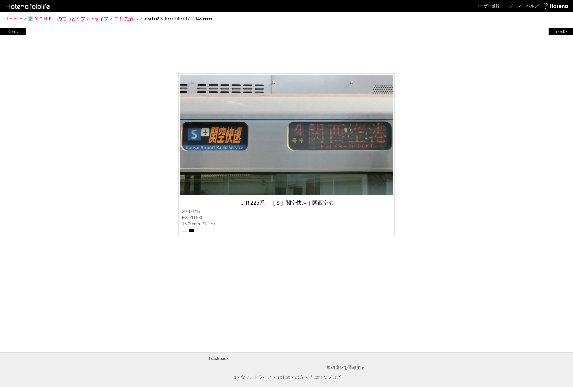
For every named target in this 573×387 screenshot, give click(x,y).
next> (561, 31)
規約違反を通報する (345, 367)
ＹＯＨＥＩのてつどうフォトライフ (71, 18)
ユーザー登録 (488, 6)
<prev (13, 31)
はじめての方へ (293, 377)
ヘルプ (532, 6)
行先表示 (129, 18)
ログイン (513, 6)
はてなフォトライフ (251, 377)
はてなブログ (328, 377)
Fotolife (14, 18)
